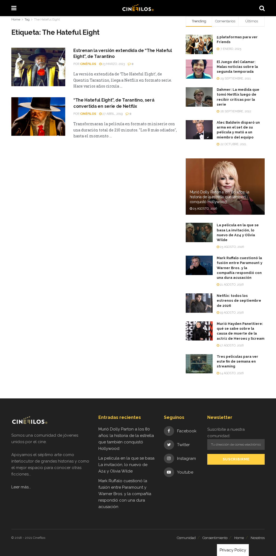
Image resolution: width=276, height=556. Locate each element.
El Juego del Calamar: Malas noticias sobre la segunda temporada (237, 67)
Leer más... (21, 487)
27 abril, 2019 (112, 114)
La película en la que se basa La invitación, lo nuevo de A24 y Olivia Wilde (126, 465)
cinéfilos (88, 64)
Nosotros (258, 538)
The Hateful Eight (47, 19)
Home (15, 19)
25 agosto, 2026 (204, 208)
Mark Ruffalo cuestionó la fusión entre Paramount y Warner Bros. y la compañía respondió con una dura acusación (239, 268)
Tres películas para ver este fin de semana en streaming (237, 361)
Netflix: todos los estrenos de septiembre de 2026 (239, 300)
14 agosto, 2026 (231, 373)
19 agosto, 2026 (231, 312)
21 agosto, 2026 (231, 284)
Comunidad (186, 538)
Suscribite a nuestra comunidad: (226, 432)
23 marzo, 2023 (113, 64)
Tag (27, 19)
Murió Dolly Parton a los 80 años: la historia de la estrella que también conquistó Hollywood (219, 197)
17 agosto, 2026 (231, 345)
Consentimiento (214, 538)
